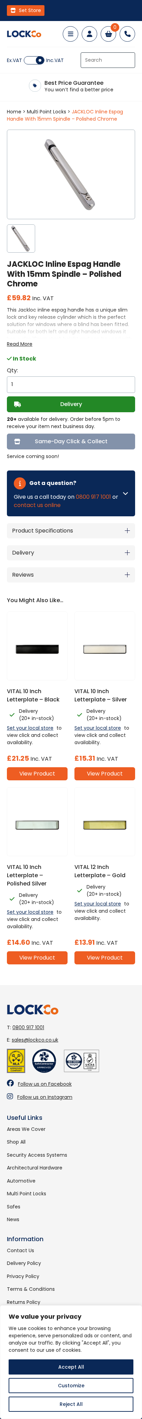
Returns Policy (23, 1302)
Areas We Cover (26, 1129)
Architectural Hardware (34, 1167)
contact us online (37, 505)
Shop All (16, 1141)
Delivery (71, 404)
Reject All (71, 1404)
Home (14, 111)
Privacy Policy (23, 1276)
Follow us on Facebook (45, 1084)
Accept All (71, 1367)
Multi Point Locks (46, 111)
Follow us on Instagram (44, 1097)
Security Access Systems (37, 1155)
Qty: (12, 370)
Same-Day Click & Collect (71, 441)
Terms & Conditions (31, 1289)
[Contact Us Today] (127, 34)
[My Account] (89, 34)
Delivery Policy (24, 1263)
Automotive (21, 1180)
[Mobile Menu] (70, 34)
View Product (37, 774)
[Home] (24, 34)
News (13, 1219)
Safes (13, 1206)
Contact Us (20, 1250)
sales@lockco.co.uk (35, 1039)
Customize (71, 1385)
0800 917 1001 (93, 497)
